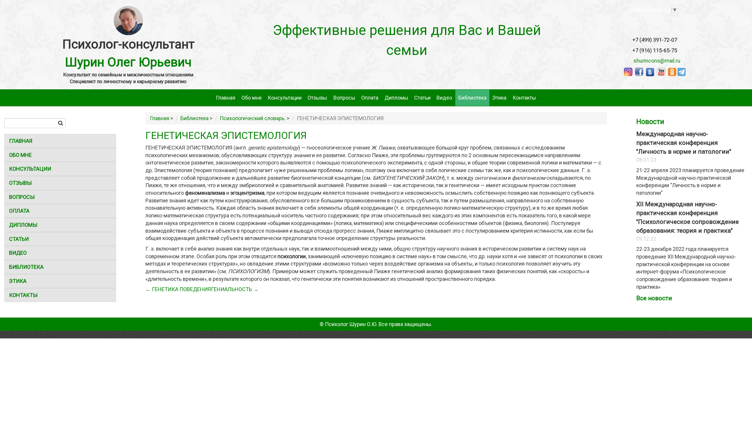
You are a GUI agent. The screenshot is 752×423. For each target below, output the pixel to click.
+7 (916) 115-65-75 (654, 50)
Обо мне (251, 98)
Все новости (654, 298)
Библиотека (472, 98)
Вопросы (344, 98)
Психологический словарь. (253, 118)
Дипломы (396, 98)
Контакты (524, 98)
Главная (225, 98)
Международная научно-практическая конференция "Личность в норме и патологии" (683, 142)
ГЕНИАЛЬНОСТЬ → (234, 289)
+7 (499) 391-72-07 (654, 40)
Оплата (369, 98)
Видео (444, 98)
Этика (499, 98)
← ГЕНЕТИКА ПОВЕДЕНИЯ (178, 289)
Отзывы (317, 98)
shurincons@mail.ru (655, 61)
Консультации (285, 98)
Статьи (422, 98)
